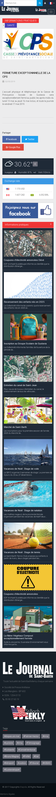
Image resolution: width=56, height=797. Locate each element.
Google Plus (14, 147)
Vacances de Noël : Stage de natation (23, 510)
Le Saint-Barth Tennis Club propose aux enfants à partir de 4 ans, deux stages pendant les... (26, 557)
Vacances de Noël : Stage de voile (21, 468)
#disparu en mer (11, 736)
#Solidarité (9, 750)
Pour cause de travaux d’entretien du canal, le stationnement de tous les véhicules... (24, 390)
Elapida (23, 787)
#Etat (36, 756)
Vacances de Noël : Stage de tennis (22, 552)
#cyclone (8, 743)
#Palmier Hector (31, 736)
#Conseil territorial (26, 750)
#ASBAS (46, 763)
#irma (19, 743)
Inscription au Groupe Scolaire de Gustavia (25, 343)
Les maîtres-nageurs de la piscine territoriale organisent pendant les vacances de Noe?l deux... (25, 515)
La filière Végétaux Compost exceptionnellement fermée (18, 637)
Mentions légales (7, 794)
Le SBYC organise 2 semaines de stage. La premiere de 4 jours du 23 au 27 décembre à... (28, 473)
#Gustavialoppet (12, 769)
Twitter (30, 139)
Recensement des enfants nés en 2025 (24, 302)
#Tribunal (34, 763)
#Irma (45, 736)
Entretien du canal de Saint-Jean (20, 385)
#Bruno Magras (11, 756)
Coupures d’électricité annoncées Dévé (24, 260)
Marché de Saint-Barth (15, 427)
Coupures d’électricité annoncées (21, 594)
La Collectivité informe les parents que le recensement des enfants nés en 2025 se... (27, 306)
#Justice (22, 763)
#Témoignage (32, 743)
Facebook (12, 139)
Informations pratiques (17, 224)
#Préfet (26, 756)
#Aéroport (9, 763)
